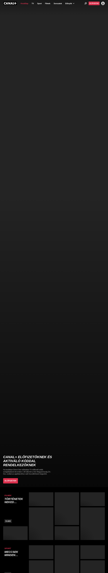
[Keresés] (85, 3)
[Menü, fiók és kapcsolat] (103, 3)
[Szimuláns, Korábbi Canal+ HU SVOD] (41, 523)
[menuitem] (24, 3)
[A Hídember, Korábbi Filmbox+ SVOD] (67, 508)
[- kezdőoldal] (10, 3)
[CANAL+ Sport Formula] (41, 552)
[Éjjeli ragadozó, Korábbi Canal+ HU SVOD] (92, 523)
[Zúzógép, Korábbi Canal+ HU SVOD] (41, 499)
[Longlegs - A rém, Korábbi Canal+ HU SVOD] (15, 533)
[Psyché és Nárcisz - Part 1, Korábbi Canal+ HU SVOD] (92, 499)
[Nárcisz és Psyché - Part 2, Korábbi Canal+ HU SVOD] (67, 533)
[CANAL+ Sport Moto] (92, 552)
